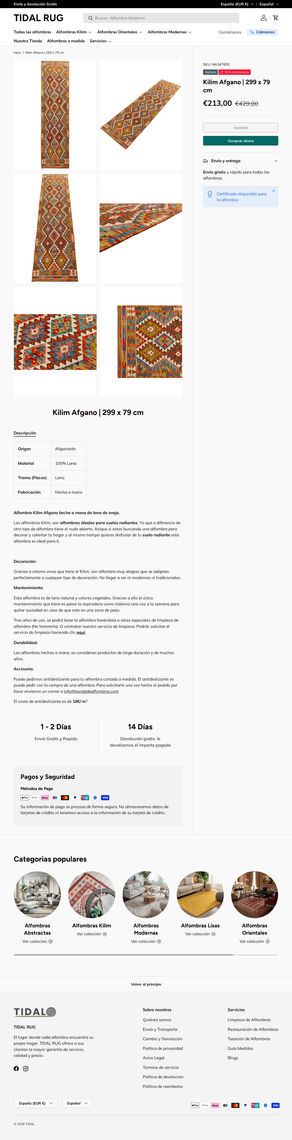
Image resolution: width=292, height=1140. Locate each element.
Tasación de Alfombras (249, 1038)
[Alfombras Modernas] (146, 894)
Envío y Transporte (160, 1029)
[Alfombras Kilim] (91, 894)
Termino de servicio (161, 1067)
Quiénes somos (157, 1019)
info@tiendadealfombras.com (91, 691)
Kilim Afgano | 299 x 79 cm (44, 52)
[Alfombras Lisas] (200, 894)
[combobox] (161, 18)
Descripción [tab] (25, 432)
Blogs (233, 1058)
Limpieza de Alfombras (249, 1019)
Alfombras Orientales (117, 32)
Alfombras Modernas (167, 32)
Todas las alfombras (32, 32)
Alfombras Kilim (71, 32)
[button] (275, 17)
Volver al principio (146, 984)
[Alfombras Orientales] (254, 894)
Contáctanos (230, 32)
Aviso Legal (153, 1058)
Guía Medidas (240, 1048)
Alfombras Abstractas (37, 929)
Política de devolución (163, 1077)
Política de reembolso (163, 1086)
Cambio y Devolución (162, 1038)
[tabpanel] (98, 573)
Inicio (17, 52)
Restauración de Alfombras (253, 1029)
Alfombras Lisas (200, 925)
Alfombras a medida (66, 41)
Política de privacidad (163, 1048)
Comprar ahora (241, 141)
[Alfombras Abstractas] (37, 894)
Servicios (98, 41)
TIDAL (30, 1124)
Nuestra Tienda (28, 41)
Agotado (240, 127)
